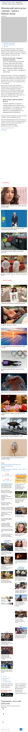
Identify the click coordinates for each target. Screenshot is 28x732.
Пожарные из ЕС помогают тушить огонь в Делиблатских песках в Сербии (6, 514)
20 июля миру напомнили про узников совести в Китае (13, 303)
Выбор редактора (21, 474)
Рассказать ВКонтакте (9, 45)
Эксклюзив (21, 506)
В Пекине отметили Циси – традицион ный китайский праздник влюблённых (21, 591)
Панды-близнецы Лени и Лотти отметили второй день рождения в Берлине (6, 486)
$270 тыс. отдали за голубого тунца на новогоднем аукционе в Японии (20, 620)
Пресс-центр (6, 678)
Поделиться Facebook (9, 43)
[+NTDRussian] (1, 624)
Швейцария (4, 130)
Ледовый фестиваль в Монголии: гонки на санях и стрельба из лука (13, 469)
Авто (13, 2)
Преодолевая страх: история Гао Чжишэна (19, 516)
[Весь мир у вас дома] (1, 620)
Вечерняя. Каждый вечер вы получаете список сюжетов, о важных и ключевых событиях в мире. (14, 710)
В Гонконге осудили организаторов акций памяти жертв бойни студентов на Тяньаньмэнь (7, 525)
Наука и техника (21, 539)
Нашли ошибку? (7, 681)
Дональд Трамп (5, 475)
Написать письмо (19, 695)
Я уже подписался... (6, 731)
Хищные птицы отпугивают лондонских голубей (12, 436)
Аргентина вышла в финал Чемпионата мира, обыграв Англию (6, 671)
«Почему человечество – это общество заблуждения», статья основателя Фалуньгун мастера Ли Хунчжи (20, 487)
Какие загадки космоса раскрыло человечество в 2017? (13, 392)
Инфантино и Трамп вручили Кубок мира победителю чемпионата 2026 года (6, 657)
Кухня (21, 610)
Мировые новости (6, 2)
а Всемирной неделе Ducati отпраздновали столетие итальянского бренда (20, 636)
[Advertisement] (14, 143)
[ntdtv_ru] (1, 628)
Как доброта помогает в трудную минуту (20, 535)
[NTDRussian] (1, 618)
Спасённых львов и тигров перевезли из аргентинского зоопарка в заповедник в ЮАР (6, 567)
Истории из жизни (21, 522)
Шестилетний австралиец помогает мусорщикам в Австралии (6, 519)
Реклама (5, 680)
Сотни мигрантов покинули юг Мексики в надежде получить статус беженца (7, 535)
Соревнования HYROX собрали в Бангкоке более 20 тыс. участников (7, 643)
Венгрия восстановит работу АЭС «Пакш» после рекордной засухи (6, 503)
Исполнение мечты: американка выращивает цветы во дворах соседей (6, 581)
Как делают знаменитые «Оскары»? (9, 325)
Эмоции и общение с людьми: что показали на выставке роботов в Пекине (7, 491)
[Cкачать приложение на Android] (7, 695)
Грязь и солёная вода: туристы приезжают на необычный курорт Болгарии (20, 604)
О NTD (4, 676)
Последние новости (7, 484)
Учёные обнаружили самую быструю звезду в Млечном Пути (7, 530)
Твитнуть (6, 46)
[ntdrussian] (1, 626)
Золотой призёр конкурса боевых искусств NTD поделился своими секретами (20, 501)
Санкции (10, 475)
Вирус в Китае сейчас (7, 480)
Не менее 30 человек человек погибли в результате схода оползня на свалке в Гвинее (7, 508)
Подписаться (21, 729)
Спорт (7, 632)
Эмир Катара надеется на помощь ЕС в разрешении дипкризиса (11, 465)
